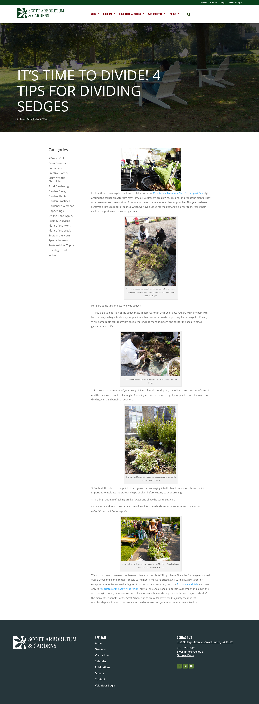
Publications (102, 667)
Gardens (100, 649)
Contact (213, 3)
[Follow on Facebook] (179, 666)
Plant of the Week (60, 230)
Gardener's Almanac (61, 206)
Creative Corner (58, 173)
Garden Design (58, 191)
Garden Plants (57, 196)
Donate (204, 3)
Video (52, 255)
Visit (93, 14)
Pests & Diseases (59, 221)
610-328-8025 (186, 647)
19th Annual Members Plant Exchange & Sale (178, 193)
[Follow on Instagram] (185, 666)
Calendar (100, 661)
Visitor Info (102, 655)
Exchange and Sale (187, 584)
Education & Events (130, 14)
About (173, 14)
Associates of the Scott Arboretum (118, 588)
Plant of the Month (60, 225)
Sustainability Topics (61, 245)
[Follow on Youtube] (191, 666)
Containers (55, 168)
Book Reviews (57, 163)
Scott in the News (60, 235)
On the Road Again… (61, 216)
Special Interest (58, 240)
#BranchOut (56, 158)
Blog (222, 3)
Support (107, 14)
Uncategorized (58, 250)
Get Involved (155, 14)
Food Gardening (59, 186)
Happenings (56, 211)
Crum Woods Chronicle (57, 179)
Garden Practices (59, 201)
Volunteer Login (235, 3)
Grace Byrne (26, 119)
